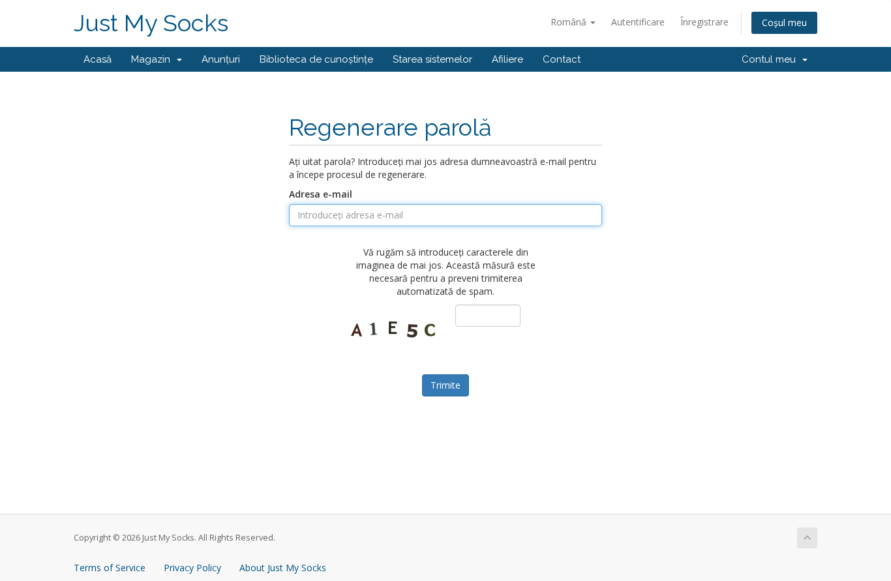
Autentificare (638, 22)
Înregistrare (704, 22)
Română (570, 22)
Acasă (97, 59)
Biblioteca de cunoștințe (316, 59)
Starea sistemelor (432, 59)
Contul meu (771, 59)
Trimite (445, 385)
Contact (562, 59)
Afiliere (507, 59)
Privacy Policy (192, 567)
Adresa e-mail (320, 194)
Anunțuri (221, 59)
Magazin (153, 59)
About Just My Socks (282, 567)
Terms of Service (109, 567)
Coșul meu (784, 22)
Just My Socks (151, 23)
